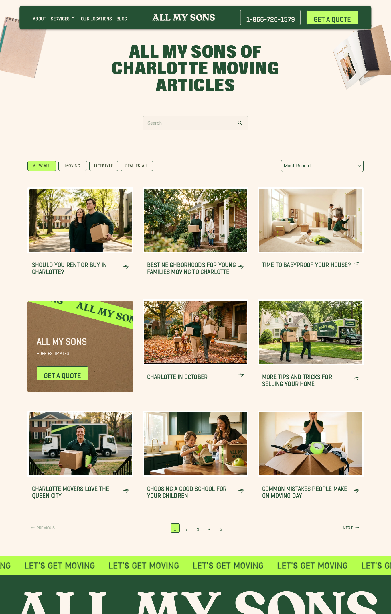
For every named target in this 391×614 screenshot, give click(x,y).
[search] (240, 123)
